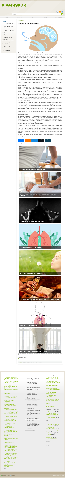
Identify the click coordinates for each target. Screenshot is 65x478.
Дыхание (20, 358)
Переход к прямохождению (33, 387)
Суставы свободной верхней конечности (31, 398)
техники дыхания (42, 358)
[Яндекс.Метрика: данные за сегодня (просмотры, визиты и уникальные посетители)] (5, 475)
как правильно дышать (27, 358)
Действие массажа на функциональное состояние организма (32, 393)
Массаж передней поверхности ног (51, 393)
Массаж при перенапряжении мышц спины (9, 427)
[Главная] (14, 5)
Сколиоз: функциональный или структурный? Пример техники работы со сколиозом (9, 464)
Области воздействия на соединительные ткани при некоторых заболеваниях (33, 424)
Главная (7, 17)
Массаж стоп (51, 433)
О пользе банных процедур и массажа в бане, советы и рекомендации (53, 399)
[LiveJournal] (48, 140)
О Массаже (19, 17)
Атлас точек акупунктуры (54, 419)
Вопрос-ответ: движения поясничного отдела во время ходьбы (11, 382)
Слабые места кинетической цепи (32, 221)
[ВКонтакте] (21, 140)
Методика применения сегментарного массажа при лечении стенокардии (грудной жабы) (33, 406)
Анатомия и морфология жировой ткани (32, 401)
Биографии (29, 428)
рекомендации (35, 358)
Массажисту (7, 23)
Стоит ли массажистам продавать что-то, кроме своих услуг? (10, 454)
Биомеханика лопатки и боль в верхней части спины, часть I (11, 438)
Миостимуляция (30, 420)
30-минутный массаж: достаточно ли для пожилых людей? (38, 194)
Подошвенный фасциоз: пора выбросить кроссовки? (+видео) (11, 378)
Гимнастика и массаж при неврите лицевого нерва (53, 443)
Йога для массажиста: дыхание (31, 273)
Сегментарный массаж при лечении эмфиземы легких (33, 379)
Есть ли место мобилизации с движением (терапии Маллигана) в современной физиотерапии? (11, 387)
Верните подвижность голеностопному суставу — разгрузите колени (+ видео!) (11, 421)
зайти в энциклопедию (30, 430)
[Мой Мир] (34, 140)
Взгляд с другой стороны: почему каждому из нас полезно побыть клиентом (11, 459)
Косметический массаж (32, 389)
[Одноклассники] (28, 140)
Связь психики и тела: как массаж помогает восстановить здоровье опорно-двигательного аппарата (10, 405)
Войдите (20, 362)
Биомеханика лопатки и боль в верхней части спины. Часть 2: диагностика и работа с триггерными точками (11, 433)
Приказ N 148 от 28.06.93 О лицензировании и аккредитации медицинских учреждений (33, 412)
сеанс (48, 358)
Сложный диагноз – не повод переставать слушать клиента (11, 414)
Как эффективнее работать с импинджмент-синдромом (10, 392)
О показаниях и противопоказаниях (33, 169)
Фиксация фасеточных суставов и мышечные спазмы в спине (10, 450)
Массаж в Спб (58, 17)
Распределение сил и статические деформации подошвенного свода (33, 383)
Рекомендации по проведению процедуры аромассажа (39, 299)
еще (5, 468)
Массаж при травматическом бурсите (33, 417)
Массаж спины (51, 411)
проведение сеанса (54, 358)
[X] (41, 140)
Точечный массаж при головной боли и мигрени (52, 414)
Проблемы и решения (9, 30)
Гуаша (49, 434)
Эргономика (7, 50)
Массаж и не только (9, 26)
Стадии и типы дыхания (28, 325)
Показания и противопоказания (50, 428)
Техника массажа (52, 421)
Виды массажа (7, 35)
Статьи (45, 17)
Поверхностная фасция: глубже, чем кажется (10, 441)
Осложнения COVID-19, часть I (31, 247)
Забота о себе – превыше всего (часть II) (34, 351)
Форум (32, 17)
